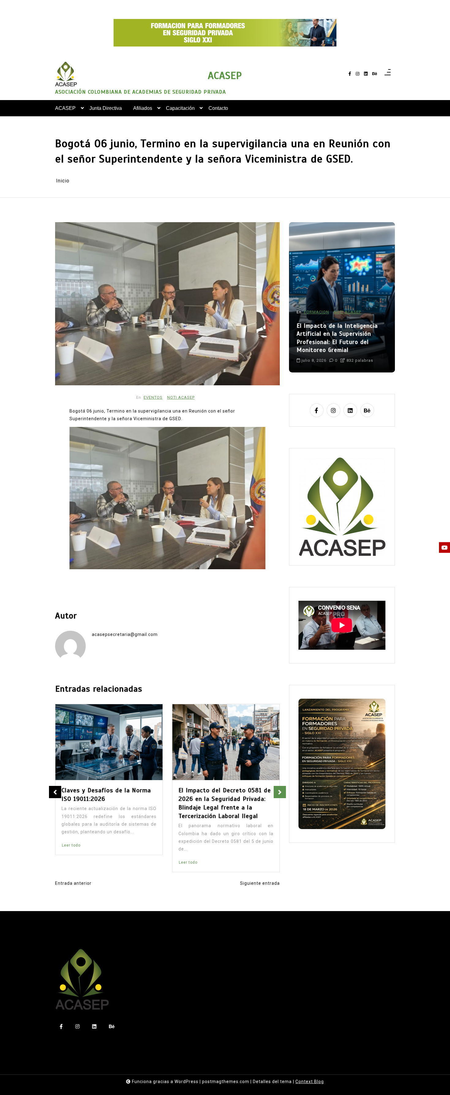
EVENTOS (153, 397)
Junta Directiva (105, 108)
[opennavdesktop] (387, 74)
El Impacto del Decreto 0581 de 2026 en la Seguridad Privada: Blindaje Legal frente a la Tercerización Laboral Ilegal (113, 803)
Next (280, 792)
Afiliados (142, 108)
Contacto (218, 108)
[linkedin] (366, 74)
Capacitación (180, 108)
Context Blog (309, 1081)
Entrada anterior (73, 883)
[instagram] (357, 74)
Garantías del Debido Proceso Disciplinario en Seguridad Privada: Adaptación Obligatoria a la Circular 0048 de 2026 (229, 803)
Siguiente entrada (260, 883)
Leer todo (76, 863)
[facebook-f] (349, 74)
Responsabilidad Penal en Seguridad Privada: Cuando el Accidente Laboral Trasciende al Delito (342, 338)
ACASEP (225, 76)
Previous (55, 792)
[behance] (374, 74)
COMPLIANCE (317, 312)
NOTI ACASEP (181, 397)
